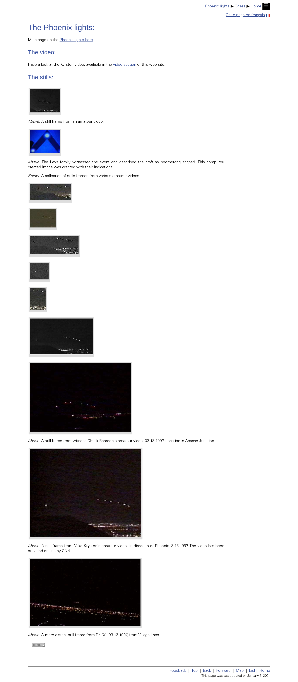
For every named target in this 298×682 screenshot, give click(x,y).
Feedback (178, 671)
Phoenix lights (217, 7)
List (252, 671)
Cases (240, 7)
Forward (223, 671)
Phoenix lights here (76, 40)
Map (240, 671)
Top (194, 671)
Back (207, 671)
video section (124, 65)
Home (256, 7)
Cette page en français (245, 15)
